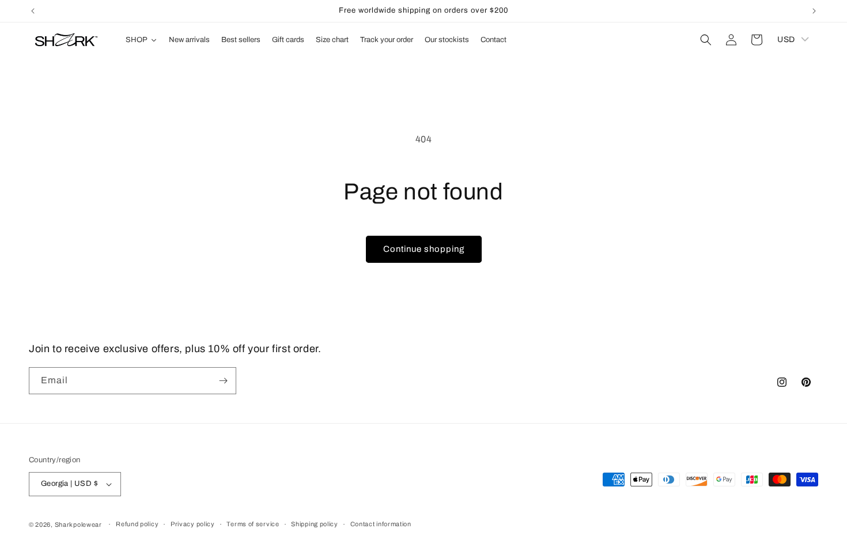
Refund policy (137, 523)
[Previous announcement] (33, 11)
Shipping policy (314, 523)
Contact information (380, 523)
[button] (706, 39)
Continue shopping (423, 249)
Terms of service (252, 523)
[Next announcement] (814, 11)
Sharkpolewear (78, 524)
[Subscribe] (223, 380)
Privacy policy (193, 523)
